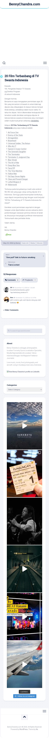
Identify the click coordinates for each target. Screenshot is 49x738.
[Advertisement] (24, 34)
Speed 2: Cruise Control (17, 149)
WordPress (23, 729)
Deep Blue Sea (13, 165)
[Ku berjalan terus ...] (24, 568)
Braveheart (12, 141)
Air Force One (13, 132)
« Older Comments (10, 310)
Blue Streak (12, 160)
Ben (11, 297)
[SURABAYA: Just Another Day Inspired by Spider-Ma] (24, 425)
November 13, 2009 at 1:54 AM (25, 287)
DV (11, 287)
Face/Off (11, 168)
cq (6, 92)
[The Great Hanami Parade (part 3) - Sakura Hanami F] (24, 616)
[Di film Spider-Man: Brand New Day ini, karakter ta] (24, 473)
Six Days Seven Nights (16, 176)
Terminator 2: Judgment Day (19, 157)
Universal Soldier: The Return (19, 143)
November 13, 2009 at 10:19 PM (26, 297)
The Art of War (13, 163)
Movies (39, 243)
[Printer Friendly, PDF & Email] (8, 234)
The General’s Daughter (17, 152)
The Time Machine (15, 171)
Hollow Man (12, 174)
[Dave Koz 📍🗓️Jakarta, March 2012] (24, 521)
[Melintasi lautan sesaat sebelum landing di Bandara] (24, 664)
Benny (18, 243)
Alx (37, 729)
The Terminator (14, 154)
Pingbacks (30, 280)
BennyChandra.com (24, 4)
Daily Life (25, 243)
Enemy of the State (15, 135)
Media (33, 243)
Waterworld (12, 185)
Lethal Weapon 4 (14, 182)
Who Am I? (12, 146)
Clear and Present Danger (18, 179)
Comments (12, 280)
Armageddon (13, 138)
